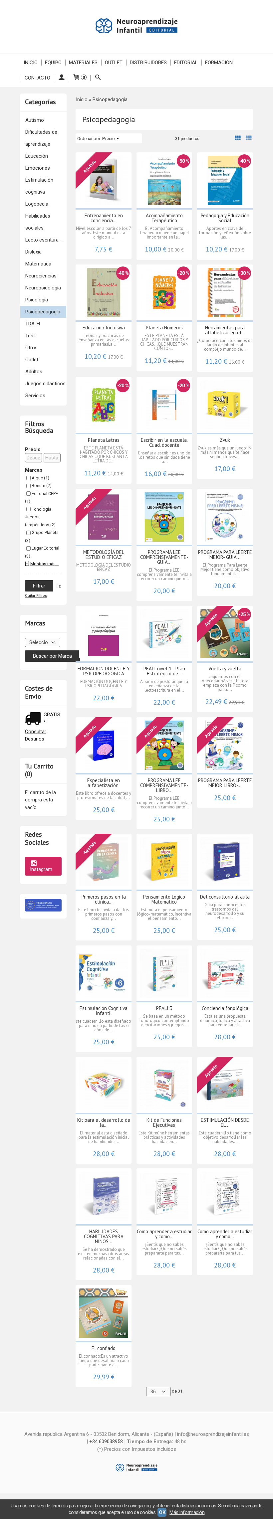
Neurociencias (41, 276)
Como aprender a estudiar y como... (164, 1234)
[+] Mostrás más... (42, 563)
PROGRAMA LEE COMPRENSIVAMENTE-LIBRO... (164, 785)
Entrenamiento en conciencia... (104, 218)
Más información (186, 1512)
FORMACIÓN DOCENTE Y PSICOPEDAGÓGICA (104, 671)
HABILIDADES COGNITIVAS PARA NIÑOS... (104, 1236)
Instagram (41, 869)
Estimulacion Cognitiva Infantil (104, 1010)
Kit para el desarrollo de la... (103, 1122)
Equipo (53, 63)
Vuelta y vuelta (224, 668)
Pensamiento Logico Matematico (164, 899)
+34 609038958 (106, 1441)
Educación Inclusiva (104, 327)
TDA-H (32, 324)
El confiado (104, 1348)
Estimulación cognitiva (39, 186)
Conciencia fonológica (225, 1008)
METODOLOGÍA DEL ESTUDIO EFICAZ (103, 554)
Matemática (38, 264)
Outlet (114, 63)
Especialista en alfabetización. (103, 782)
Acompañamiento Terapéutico (164, 218)
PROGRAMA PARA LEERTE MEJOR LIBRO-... (225, 782)
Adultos (33, 372)
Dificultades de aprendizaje (41, 138)
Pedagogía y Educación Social (225, 218)
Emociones (37, 168)
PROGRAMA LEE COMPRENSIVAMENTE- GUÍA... (164, 557)
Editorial (186, 63)
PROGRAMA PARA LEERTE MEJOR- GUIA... (225, 554)
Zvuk (225, 440)
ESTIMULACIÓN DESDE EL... (225, 1122)
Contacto (37, 78)
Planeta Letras (104, 440)
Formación (219, 63)
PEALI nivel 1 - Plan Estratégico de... (164, 671)
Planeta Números (164, 327)
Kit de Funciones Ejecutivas (164, 1122)
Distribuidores (148, 63)
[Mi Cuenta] (61, 77)
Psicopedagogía (42, 312)
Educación (36, 156)
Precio (33, 449)
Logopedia (36, 204)
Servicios (35, 396)
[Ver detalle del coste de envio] (34, 719)
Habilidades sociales (37, 222)
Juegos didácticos (45, 384)
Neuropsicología (43, 288)
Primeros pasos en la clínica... (104, 899)
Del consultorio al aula (225, 897)
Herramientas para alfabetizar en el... (225, 330)
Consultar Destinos (35, 735)
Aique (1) (40, 477)
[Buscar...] (97, 77)
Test (30, 336)
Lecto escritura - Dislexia (43, 246)
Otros (31, 348)
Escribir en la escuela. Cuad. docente (164, 442)
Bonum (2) (42, 485)
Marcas (33, 470)
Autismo (34, 120)
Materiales (83, 63)
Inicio (31, 63)
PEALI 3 (164, 1008)
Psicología (36, 300)
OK (162, 1512)
